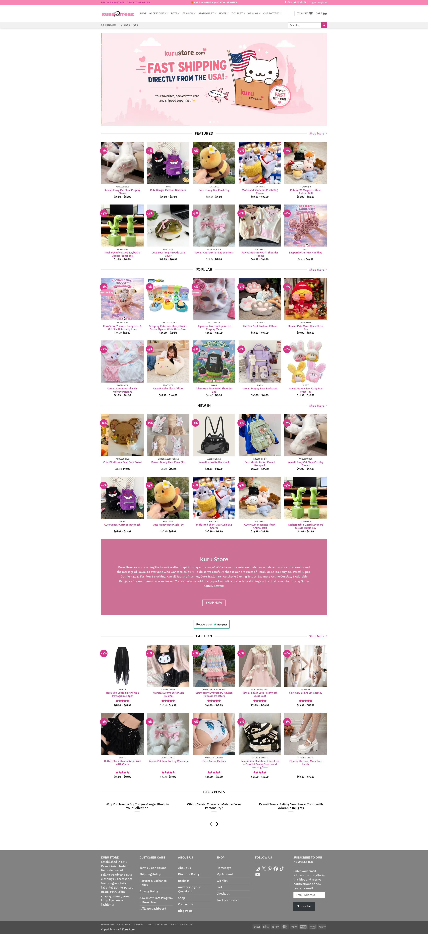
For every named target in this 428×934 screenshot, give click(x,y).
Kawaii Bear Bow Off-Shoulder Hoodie (260, 254)
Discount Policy (188, 874)
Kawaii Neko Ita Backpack (214, 462)
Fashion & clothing (152, 576)
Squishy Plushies (187, 576)
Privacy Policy (149, 891)
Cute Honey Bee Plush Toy (214, 190)
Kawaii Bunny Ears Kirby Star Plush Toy (306, 390)
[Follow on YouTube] (305, 2)
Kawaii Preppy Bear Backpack (259, 388)
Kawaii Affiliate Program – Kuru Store (156, 900)
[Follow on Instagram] (289, 2)
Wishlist (222, 880)
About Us (184, 868)
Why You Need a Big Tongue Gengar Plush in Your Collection (137, 806)
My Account (225, 874)
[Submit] (324, 25)
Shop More (316, 133)
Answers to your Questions (189, 889)
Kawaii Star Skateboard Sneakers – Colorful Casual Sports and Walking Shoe (260, 764)
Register (183, 880)
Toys (174, 13)
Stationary (206, 13)
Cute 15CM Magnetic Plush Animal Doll (305, 192)
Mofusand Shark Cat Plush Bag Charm (260, 192)
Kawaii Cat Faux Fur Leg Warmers (214, 252)
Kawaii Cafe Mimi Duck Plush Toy (305, 328)
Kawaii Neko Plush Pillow (168, 388)
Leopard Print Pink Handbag (305, 252)
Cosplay (237, 13)
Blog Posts (185, 910)
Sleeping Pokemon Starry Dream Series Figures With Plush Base (168, 328)
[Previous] (110, 79)
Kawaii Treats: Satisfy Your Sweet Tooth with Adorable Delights (291, 806)
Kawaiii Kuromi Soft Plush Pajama (168, 694)
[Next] (318, 79)
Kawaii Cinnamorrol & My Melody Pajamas (122, 390)
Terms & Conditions (153, 868)
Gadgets (124, 581)
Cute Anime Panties (214, 761)
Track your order (138, 2)
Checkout (223, 893)
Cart (219, 887)
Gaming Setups (246, 576)
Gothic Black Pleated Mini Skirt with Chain (122, 763)
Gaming (253, 13)
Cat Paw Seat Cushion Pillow (260, 326)
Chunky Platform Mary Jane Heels (305, 763)
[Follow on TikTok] (292, 2)
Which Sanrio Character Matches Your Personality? (214, 806)
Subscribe (304, 906)
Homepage (224, 868)
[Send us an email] (298, 2)
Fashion (187, 13)
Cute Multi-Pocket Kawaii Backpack (260, 464)
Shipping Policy (150, 874)
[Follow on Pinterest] (301, 2)
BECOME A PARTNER (113, 2)
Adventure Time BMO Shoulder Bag (214, 390)
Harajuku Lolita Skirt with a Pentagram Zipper (122, 694)
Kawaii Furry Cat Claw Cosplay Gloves (122, 192)
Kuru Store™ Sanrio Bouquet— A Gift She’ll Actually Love (122, 328)
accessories (157, 13)
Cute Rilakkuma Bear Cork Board (122, 462)
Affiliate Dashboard (153, 908)
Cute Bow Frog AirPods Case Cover (168, 254)
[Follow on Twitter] (295, 2)
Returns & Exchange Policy (153, 883)
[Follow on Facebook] (285, 2)
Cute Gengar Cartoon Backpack (168, 190)
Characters (271, 13)
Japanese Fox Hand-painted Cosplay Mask (214, 328)
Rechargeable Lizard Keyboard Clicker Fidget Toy (122, 254)
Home (223, 13)
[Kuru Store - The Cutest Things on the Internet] (118, 13)
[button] (318, 2)
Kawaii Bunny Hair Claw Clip (168, 462)
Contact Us (185, 904)
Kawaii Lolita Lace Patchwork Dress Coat (259, 694)
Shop (143, 13)
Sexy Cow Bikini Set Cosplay (305, 692)
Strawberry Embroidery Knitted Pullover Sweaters (214, 694)
